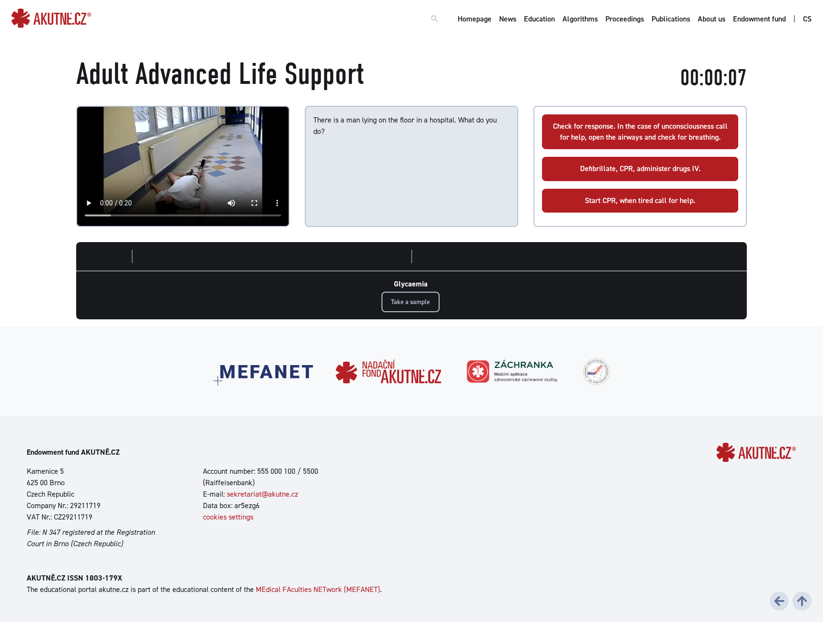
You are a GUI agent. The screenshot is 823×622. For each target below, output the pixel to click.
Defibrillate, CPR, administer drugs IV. (640, 168)
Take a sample (410, 301)
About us (711, 19)
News (507, 19)
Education (539, 19)
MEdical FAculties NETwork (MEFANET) (318, 589)
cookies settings (228, 517)
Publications (671, 19)
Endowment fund (759, 19)
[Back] (779, 601)
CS (807, 19)
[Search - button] (435, 19)
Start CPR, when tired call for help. (640, 200)
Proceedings (624, 19)
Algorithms (580, 19)
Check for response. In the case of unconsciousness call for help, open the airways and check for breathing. (640, 131)
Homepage (475, 19)
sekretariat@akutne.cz (262, 494)
